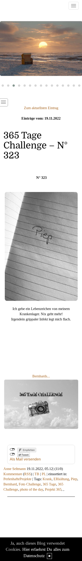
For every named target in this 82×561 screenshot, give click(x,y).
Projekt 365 (53, 489)
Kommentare (12, 474)
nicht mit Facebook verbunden (12, 449)
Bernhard (10, 484)
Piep (74, 479)
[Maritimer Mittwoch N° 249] (41, 48)
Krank (47, 479)
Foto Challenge (30, 484)
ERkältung (61, 479)
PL (44, 474)
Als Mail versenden (25, 459)
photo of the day (31, 489)
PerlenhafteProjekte (17, 479)
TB (36, 474)
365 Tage (49, 484)
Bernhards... (41, 376)
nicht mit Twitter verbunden (12, 454)
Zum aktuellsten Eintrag (41, 108)
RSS (27, 474)
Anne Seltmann (14, 469)
